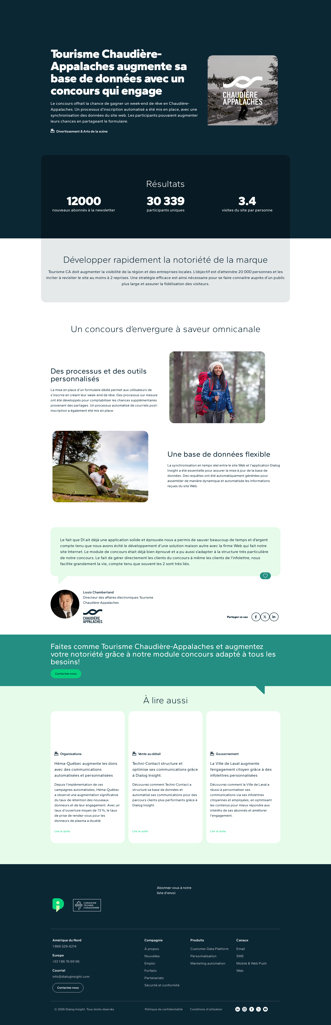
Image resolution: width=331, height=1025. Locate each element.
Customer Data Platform (209, 949)
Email (240, 949)
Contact (272, 4)
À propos (151, 949)
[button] (107, 17)
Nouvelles (152, 956)
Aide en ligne (226, 4)
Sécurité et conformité (161, 985)
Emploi (149, 963)
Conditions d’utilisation (206, 1009)
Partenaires (251, 4)
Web (239, 971)
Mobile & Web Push (251, 963)
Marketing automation (207, 963)
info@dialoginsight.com (70, 976)
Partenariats (154, 978)
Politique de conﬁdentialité (164, 1009)
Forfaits (150, 971)
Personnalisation (203, 956)
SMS (240, 956)
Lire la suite (62, 831)
